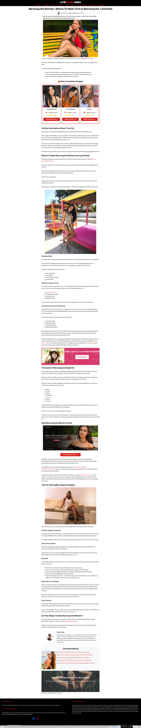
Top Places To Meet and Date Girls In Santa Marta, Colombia (75, 655)
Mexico (38, 5)
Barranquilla (89, 58)
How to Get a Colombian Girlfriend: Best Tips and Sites (74, 657)
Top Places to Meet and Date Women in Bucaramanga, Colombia (76, 663)
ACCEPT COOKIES (126, 726)
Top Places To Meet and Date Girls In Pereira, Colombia (74, 652)
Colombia (45, 5)
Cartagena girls (89, 343)
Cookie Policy (115, 726)
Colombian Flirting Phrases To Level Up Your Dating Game (74, 660)
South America (82, 5)
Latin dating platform (86, 475)
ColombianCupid (80, 467)
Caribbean (92, 5)
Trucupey (48, 397)
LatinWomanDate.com (48, 469)
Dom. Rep (60, 5)
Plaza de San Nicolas (51, 292)
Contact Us (131, 725)
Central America (70, 5)
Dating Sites (101, 5)
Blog (118, 725)
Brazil (53, 5)
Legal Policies (124, 725)
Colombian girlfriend (71, 621)
